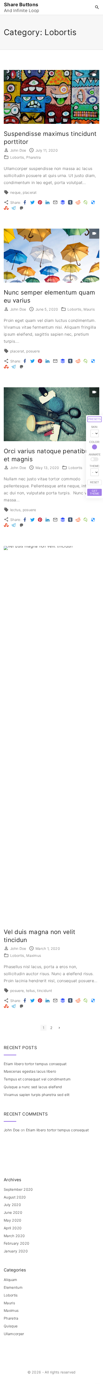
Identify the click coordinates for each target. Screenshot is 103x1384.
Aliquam (10, 1279)
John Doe (12, 1130)
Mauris (89, 309)
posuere (33, 351)
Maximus (33, 955)
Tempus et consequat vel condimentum (37, 1079)
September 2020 (18, 1189)
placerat (30, 192)
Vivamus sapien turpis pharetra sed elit (37, 1094)
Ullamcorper (14, 1334)
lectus (15, 510)
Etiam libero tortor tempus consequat (35, 1064)
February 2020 (16, 1243)
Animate (94, 454)
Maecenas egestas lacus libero (30, 1071)
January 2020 (16, 1251)
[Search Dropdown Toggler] (97, 7)
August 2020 (15, 1197)
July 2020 (12, 1205)
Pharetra (33, 157)
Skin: (94, 426)
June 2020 (13, 1212)
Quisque (11, 1326)
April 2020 (13, 1228)
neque (15, 192)
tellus (30, 990)
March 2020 (14, 1236)
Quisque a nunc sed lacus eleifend (33, 1087)
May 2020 (13, 1220)
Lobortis (17, 157)
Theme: (95, 466)
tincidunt (44, 990)
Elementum (13, 1287)
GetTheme (94, 492)
